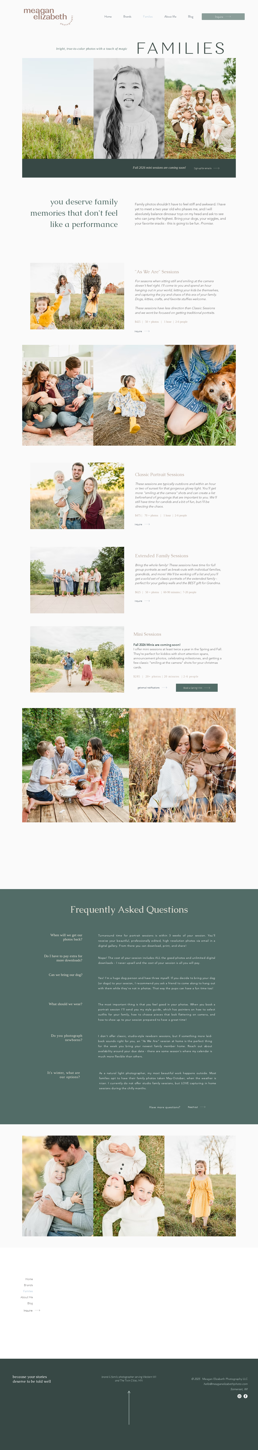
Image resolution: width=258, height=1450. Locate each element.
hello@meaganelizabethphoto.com (226, 1384)
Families (28, 1291)
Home (29, 1279)
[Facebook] (245, 1396)
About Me (27, 1297)
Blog (30, 1303)
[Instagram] (239, 1396)
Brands (28, 1285)
